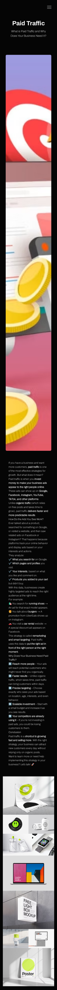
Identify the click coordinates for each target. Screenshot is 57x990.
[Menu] (49, 7)
